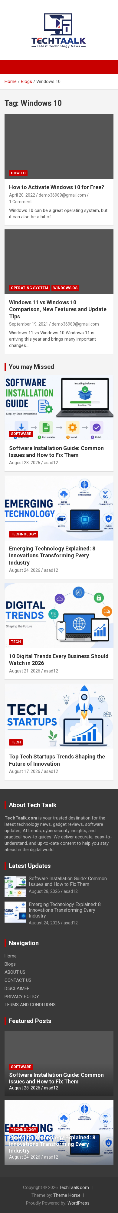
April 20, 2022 (22, 195)
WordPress (78, 1203)
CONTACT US (18, 980)
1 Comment (20, 201)
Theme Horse (66, 1195)
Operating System (29, 288)
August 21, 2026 (24, 671)
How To (18, 173)
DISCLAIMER (17, 988)
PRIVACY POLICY (22, 996)
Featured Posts (30, 1021)
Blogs (10, 964)
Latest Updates (30, 865)
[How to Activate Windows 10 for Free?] (59, 146)
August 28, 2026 (24, 462)
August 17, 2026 (24, 771)
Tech (16, 642)
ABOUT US (15, 972)
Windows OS (65, 288)
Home (11, 956)
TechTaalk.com (74, 1187)
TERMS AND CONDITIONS (30, 1004)
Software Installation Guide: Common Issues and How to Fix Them (68, 881)
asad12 (51, 462)
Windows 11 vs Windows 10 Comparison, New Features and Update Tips (58, 309)
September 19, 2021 (28, 324)
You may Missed (31, 366)
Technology (23, 534)
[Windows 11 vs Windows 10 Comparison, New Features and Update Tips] (59, 261)
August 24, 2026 (24, 570)
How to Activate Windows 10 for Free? (56, 187)
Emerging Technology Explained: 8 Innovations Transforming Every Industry (52, 555)
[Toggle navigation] (12, 67)
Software (21, 434)
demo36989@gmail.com (62, 195)
